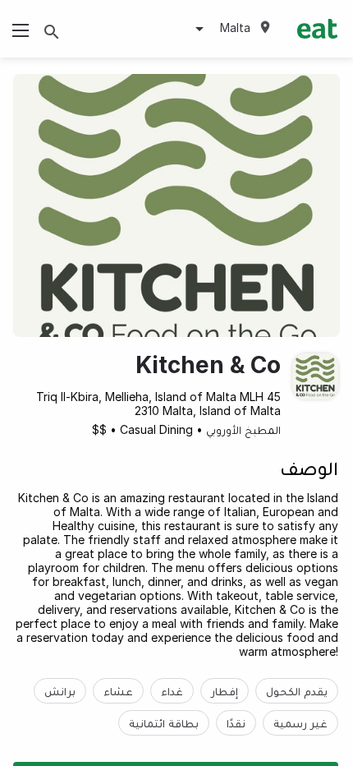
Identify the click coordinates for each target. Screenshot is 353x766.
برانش (60, 691)
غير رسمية (300, 723)
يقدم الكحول (297, 691)
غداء (172, 691)
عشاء (118, 691)
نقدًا (236, 723)
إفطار (224, 691)
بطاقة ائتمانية (164, 723)
